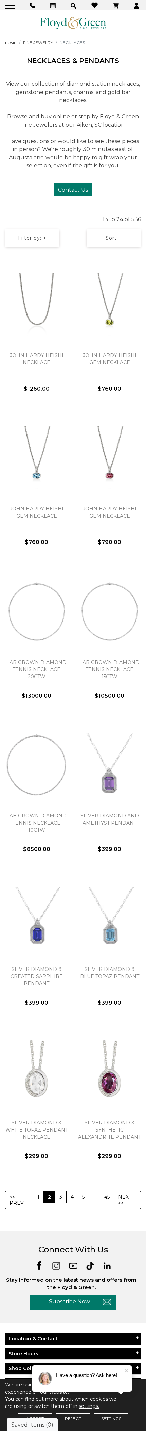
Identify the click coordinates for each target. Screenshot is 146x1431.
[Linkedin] (107, 1265)
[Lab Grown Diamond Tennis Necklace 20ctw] (36, 611)
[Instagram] (56, 1265)
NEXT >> (124, 1200)
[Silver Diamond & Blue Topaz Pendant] (109, 918)
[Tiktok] (90, 1265)
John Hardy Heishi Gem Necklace (109, 358)
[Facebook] (39, 1264)
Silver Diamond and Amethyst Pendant (109, 819)
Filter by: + (32, 238)
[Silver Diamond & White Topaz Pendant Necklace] (36, 1071)
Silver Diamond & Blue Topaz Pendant (109, 972)
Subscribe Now (69, 1301)
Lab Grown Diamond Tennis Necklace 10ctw (36, 823)
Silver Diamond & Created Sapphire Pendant (37, 976)
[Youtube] (73, 1265)
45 (107, 1197)
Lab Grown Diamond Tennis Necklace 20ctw (36, 669)
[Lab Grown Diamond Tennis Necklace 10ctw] (36, 764)
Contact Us (73, 189)
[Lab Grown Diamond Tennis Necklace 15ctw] (109, 611)
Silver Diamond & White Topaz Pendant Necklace (36, 1130)
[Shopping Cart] (117, 5)
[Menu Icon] (10, 5)
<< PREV (17, 1200)
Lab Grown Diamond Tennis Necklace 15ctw (109, 669)
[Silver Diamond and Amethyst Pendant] (109, 764)
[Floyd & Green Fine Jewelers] (73, 23)
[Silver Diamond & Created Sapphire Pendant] (36, 918)
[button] (74, 5)
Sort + (114, 238)
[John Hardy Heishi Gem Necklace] (109, 304)
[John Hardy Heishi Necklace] (36, 304)
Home (10, 42)
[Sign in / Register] (137, 5)
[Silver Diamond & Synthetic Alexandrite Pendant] (109, 1071)
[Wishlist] (95, 4)
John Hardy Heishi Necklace (36, 358)
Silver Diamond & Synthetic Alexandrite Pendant (109, 1130)
